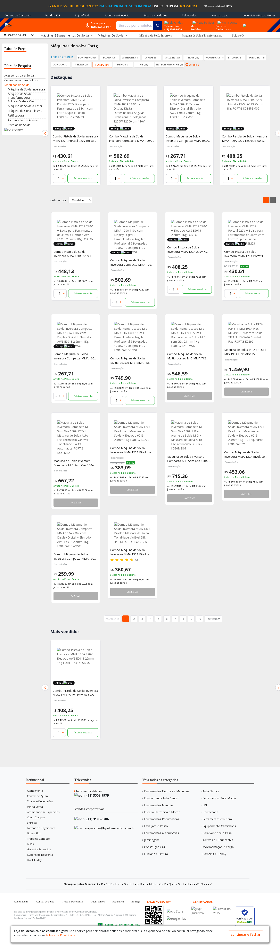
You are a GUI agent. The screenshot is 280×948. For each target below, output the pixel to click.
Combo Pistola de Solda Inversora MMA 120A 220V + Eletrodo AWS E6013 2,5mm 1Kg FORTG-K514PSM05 (189, 249)
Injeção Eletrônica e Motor (162, 812)
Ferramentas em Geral (217, 819)
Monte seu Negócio (117, 15)
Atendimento (34, 790)
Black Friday (34, 860)
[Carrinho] (244, 23)
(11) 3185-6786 (97, 819)
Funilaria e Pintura (156, 854)
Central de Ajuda (37, 796)
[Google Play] (176, 918)
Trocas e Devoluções (39, 801)
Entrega (31, 822)
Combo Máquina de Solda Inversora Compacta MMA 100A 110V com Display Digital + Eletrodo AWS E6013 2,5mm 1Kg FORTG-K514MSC (75, 356)
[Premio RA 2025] (223, 909)
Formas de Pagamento (40, 828)
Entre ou (221, 26)
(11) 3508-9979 (97, 795)
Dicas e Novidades (155, 15)
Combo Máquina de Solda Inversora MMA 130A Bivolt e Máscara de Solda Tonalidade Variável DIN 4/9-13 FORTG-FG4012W (130, 552)
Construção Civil (154, 847)
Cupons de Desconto (18, 15)
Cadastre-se (223, 29)
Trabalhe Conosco (38, 839)
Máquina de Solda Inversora (155, 35)
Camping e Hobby (214, 854)
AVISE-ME (189, 396)
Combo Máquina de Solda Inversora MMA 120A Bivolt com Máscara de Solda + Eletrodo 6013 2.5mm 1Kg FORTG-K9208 (132, 450)
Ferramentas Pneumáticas (161, 819)
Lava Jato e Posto (156, 826)
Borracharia (210, 812)
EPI (205, 805)
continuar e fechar (246, 934)
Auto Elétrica (211, 791)
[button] (45, 133)
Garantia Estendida (38, 849)
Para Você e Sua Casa (217, 833)
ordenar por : (59, 200)
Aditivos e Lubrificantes (218, 840)
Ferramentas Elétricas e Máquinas (166, 791)
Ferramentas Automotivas (161, 833)
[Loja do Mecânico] (53, 25)
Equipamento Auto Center (161, 798)
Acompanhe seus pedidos (43, 812)
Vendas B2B (52, 15)
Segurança (118, 901)
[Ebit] (201, 909)
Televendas (189, 15)
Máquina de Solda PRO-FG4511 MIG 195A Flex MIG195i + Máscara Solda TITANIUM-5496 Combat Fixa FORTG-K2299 (245, 352)
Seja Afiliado (83, 15)
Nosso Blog (33, 833)
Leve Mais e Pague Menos (259, 15)
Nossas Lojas (220, 15)
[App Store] (176, 911)
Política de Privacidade (60, 935)
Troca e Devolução (72, 901)
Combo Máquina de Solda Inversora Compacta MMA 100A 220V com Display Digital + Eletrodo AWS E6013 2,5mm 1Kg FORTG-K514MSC (75, 556)
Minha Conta (34, 806)
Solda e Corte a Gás (243, 35)
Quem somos (98, 901)
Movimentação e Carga (218, 847)
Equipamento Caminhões (219, 826)
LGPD (30, 844)
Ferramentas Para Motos (219, 798)
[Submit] (157, 25)
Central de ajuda (45, 901)
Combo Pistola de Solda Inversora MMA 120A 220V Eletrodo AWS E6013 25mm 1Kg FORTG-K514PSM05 (244, 138)
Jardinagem (151, 840)
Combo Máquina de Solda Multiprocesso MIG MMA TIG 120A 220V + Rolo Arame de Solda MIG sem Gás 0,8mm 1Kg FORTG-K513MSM (188, 356)
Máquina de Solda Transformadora (202, 35)
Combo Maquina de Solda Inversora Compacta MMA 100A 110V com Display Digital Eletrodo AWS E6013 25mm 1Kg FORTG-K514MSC (188, 138)
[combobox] (139, 25)
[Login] (227, 21)
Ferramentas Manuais (158, 805)
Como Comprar (36, 817)
